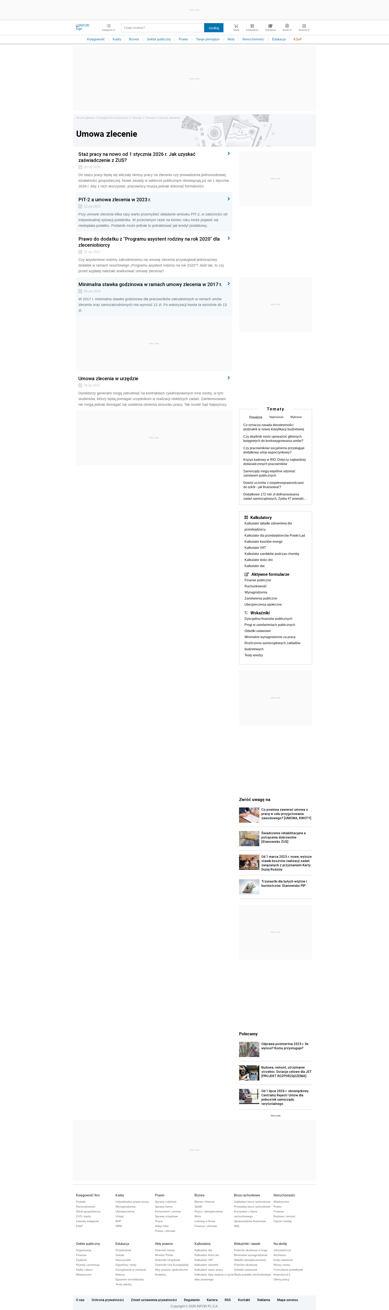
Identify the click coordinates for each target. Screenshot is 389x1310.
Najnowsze (276, 417)
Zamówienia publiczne (261, 598)
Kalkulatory (261, 517)
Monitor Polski (164, 1255)
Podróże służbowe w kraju (250, 1250)
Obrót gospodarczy (88, 1211)
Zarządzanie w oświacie (130, 1269)
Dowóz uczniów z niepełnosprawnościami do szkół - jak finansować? (273, 485)
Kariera (212, 1300)
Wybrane (296, 417)
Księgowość (96, 39)
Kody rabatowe (283, 1260)
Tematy (137, 117)
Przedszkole (123, 1250)
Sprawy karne (164, 1206)
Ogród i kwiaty (283, 1221)
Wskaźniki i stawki (247, 1243)
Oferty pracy (281, 1279)
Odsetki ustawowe (258, 631)
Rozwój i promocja (87, 1264)
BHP (118, 1221)
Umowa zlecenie (169, 117)
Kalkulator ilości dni (259, 560)
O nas (80, 1300)
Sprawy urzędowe (166, 1216)
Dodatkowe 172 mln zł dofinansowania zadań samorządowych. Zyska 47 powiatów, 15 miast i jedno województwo (275, 497)
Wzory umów (282, 1264)
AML (237, 1226)
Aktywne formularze (270, 574)
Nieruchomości (253, 39)
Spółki (198, 1206)
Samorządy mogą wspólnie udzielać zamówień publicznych (269, 473)
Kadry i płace (84, 1269)
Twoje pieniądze (208, 39)
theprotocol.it (282, 1274)
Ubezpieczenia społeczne (263, 604)
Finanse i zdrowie (205, 1226)
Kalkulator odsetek (206, 1264)
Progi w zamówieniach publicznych (270, 624)
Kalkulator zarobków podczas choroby (272, 553)
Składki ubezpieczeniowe (250, 1260)
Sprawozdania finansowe (250, 1221)
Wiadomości (281, 1201)
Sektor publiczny (159, 39)
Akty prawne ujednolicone (171, 1269)
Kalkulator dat (254, 566)
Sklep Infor (162, 1226)
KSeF (298, 39)
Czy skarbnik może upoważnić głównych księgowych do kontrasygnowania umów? (273, 438)
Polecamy (248, 1034)
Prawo (183, 39)
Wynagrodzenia (256, 592)
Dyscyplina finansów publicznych (268, 618)
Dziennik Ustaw (165, 1250)
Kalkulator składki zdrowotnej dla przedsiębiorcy (268, 526)
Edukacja (279, 39)
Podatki (80, 1201)
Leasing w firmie (204, 1221)
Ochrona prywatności (108, 1300)
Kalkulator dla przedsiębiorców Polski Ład (275, 535)
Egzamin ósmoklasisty (129, 1279)
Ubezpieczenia (124, 1211)
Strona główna (85, 117)
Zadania (81, 1260)
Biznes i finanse (204, 1201)
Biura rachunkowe (247, 1195)
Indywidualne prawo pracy (132, 1201)
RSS (228, 1300)
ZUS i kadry (83, 1216)
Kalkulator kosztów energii (263, 541)
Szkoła (119, 1255)
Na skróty (280, 1243)
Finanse (279, 1211)
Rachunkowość (256, 586)
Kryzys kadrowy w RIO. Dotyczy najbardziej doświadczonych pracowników (274, 462)
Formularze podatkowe (288, 1269)
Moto (231, 39)
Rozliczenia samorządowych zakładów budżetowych (272, 646)
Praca (158, 1221)
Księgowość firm (88, 1195)
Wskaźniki (260, 613)
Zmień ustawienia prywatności (154, 1300)
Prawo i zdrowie (165, 1230)
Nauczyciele (123, 1260)
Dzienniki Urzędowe (167, 1260)
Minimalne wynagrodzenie (250, 1255)
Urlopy (119, 1216)
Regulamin (192, 1300)
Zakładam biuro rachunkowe (252, 1201)
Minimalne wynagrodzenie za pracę (270, 637)
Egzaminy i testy (125, 1264)
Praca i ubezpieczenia (208, 1211)
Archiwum (280, 1255)
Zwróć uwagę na (254, 799)
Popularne (255, 417)
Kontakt (244, 1300)
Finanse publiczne (258, 580)
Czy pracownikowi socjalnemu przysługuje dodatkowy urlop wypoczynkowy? (274, 450)
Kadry (117, 39)
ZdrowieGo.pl (282, 1250)
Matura (120, 1274)
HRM (118, 1226)
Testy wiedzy (254, 655)
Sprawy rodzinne (165, 1201)
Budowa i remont (284, 1216)
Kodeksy (160, 1274)
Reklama (263, 1300)
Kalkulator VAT (255, 547)
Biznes (134, 39)
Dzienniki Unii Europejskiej (172, 1264)
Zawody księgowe (87, 1221)
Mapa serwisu (287, 1300)
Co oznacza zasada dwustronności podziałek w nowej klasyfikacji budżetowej (273, 427)
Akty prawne (164, 1243)
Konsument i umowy (168, 1211)
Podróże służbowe (246, 1264)
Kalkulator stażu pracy (208, 1269)
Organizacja (83, 1250)
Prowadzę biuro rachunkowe (252, 1206)
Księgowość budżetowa (113, 117)
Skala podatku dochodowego (252, 1274)
